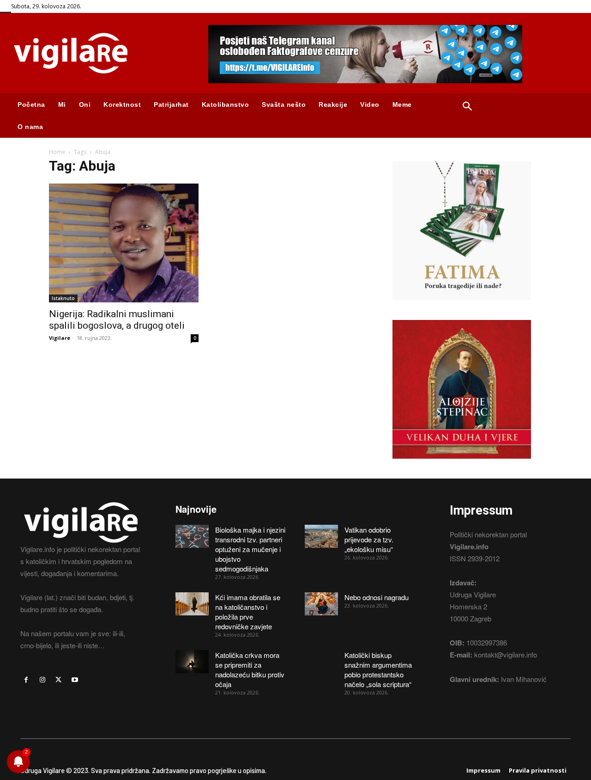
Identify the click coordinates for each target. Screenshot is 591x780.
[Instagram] (42, 680)
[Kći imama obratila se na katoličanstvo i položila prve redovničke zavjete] (192, 603)
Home (57, 152)
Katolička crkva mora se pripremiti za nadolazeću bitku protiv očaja (249, 669)
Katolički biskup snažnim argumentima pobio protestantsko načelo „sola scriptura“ (378, 669)
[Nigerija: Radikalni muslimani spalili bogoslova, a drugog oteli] (124, 243)
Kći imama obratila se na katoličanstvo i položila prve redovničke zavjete (247, 611)
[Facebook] (26, 680)
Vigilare (59, 337)
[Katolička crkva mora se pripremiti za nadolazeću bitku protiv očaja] (192, 661)
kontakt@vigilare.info (505, 654)
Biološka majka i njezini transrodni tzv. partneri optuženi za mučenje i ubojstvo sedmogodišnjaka (250, 549)
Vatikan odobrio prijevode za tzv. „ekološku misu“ (368, 539)
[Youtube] (75, 680)
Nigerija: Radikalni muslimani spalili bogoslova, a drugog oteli (117, 319)
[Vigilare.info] (98, 53)
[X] (58, 680)
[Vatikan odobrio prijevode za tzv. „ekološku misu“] (321, 536)
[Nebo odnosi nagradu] (321, 603)
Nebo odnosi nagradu (376, 597)
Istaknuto (63, 298)
